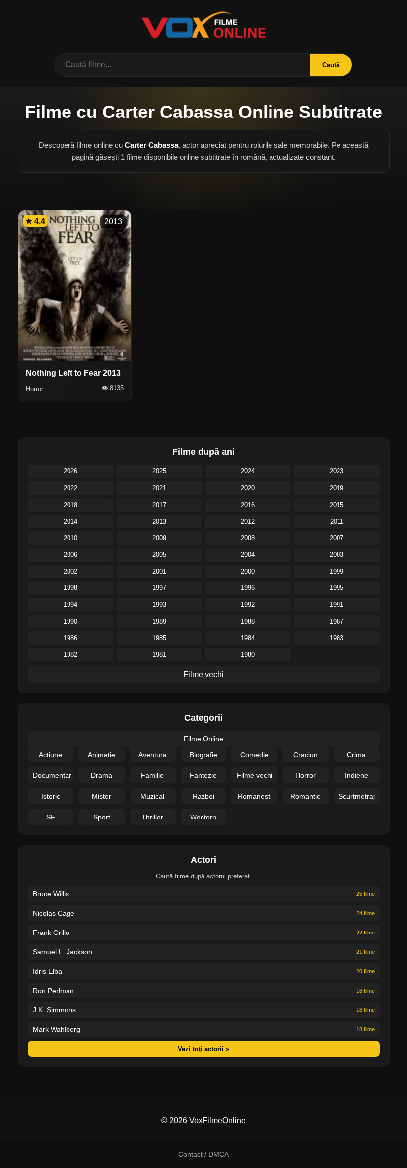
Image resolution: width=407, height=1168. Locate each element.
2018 (70, 505)
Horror (305, 775)
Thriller (152, 817)
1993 (159, 604)
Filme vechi (203, 674)
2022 (70, 488)
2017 (159, 505)
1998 (70, 587)
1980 (248, 654)
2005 (159, 554)
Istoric (50, 796)
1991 (336, 604)
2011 (336, 521)
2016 (248, 505)
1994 (70, 604)
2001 (159, 571)
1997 (159, 587)
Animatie (101, 755)
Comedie (254, 755)
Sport (101, 817)
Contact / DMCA (203, 1154)
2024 (248, 471)
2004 (248, 554)
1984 (248, 638)
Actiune (50, 755)
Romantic (305, 796)
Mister (101, 796)
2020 (248, 488)
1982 (70, 654)
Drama (101, 775)
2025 (159, 471)
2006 (70, 554)
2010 (70, 538)
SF (50, 817)
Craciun (305, 755)
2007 (336, 538)
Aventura (152, 755)
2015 (336, 505)
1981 (159, 654)
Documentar (52, 775)
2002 (70, 571)
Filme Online (203, 739)
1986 (70, 638)
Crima (356, 755)
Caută (330, 65)
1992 (248, 604)
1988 (248, 621)
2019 (336, 488)
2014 (70, 521)
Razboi (203, 796)
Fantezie (203, 775)
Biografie (203, 755)
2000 (248, 571)
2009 (159, 538)
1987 (336, 621)
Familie (152, 775)
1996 (248, 587)
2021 (159, 488)
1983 (336, 638)
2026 (70, 471)
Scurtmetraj (357, 796)
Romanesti (254, 796)
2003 (336, 554)
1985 (159, 638)
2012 (248, 521)
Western (203, 817)
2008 (248, 538)
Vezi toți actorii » (203, 1048)
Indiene (356, 775)
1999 (336, 571)
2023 (336, 471)
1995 (336, 587)
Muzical (152, 796)
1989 (159, 621)
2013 (159, 521)
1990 (70, 621)
